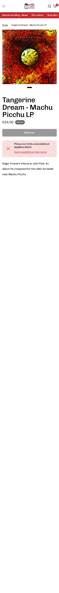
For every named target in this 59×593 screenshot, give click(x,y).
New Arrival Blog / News (15, 15)
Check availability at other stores (30, 152)
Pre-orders (37, 15)
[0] (54, 6)
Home (5, 25)
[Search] (49, 6)
